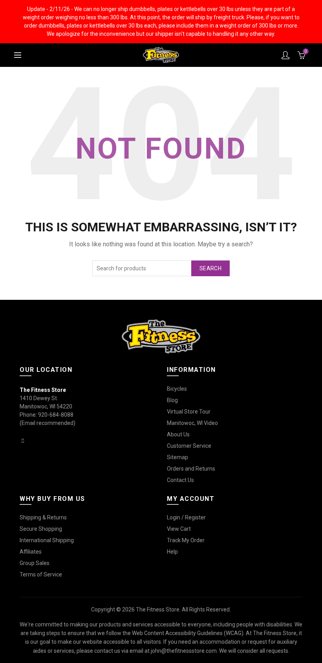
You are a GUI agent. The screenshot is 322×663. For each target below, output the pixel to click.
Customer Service (189, 446)
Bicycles (177, 389)
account (285, 55)
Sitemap (177, 457)
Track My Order (186, 540)
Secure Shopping (41, 529)
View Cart (179, 529)
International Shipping (47, 540)
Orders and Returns (191, 468)
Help (172, 551)
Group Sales (34, 563)
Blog (172, 400)
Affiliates (31, 551)
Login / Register (186, 517)
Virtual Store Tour (188, 411)
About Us (178, 434)
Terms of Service (41, 574)
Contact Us (180, 480)
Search (210, 268)
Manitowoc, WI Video (192, 423)
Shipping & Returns (43, 517)
